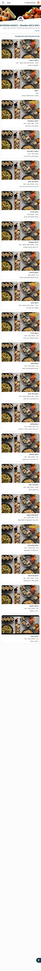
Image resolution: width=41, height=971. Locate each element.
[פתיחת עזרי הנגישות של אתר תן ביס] (38, 960)
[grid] (20, 342)
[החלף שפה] (3, 2)
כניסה (8, 3)
